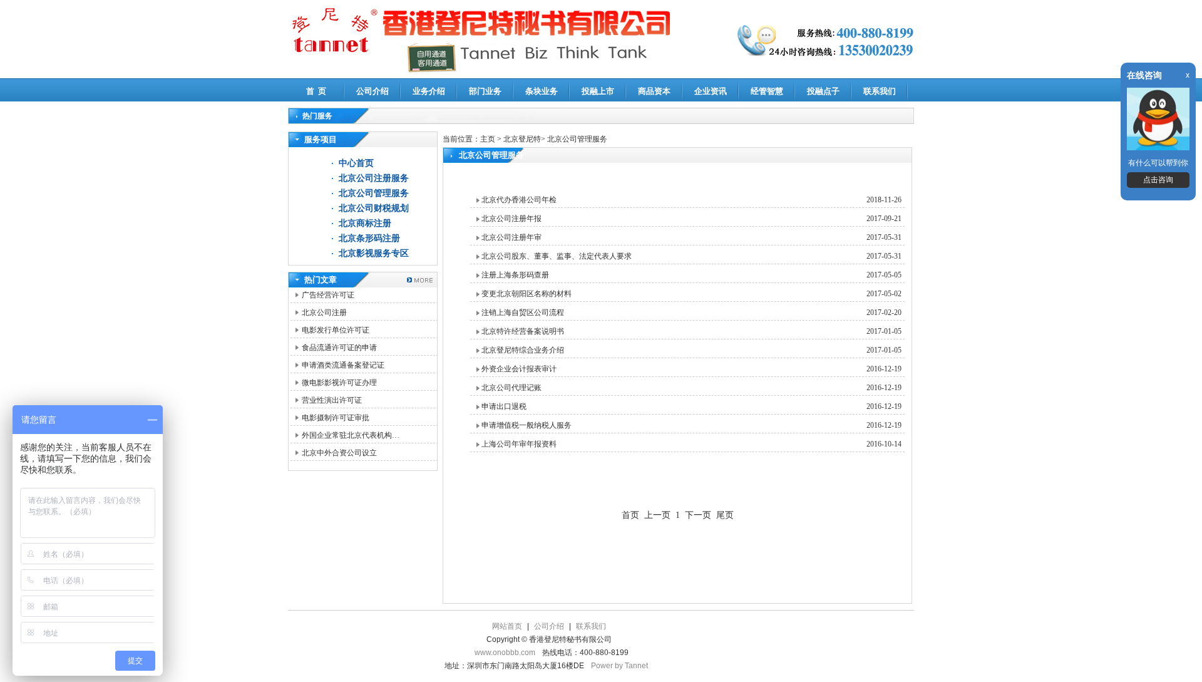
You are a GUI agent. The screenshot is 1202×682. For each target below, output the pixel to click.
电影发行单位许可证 (335, 330)
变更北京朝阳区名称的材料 (526, 293)
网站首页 (507, 626)
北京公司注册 (324, 312)
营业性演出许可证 (332, 400)
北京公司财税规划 (374, 208)
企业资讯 (710, 91)
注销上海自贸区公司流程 (522, 312)
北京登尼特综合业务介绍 (522, 350)
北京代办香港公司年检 (519, 199)
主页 (487, 139)
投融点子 (823, 91)
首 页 (316, 91)
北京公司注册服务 (374, 178)
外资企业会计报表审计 (519, 368)
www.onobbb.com (505, 652)
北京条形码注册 (369, 238)
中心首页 (356, 163)
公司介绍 (372, 91)
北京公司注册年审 (511, 237)
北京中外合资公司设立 (339, 452)
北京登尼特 (522, 139)
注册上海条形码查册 (515, 275)
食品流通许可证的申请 (339, 347)
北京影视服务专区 (374, 253)
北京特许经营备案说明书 (522, 331)
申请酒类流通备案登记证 (343, 365)
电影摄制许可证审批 (335, 417)
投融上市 (598, 91)
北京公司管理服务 (374, 193)
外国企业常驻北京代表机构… (350, 435)
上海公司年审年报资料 (519, 444)
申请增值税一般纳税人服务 (526, 425)
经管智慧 (767, 91)
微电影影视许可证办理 (339, 382)
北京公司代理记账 (511, 387)
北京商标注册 (365, 223)
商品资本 (654, 91)
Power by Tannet (619, 665)
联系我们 (879, 91)
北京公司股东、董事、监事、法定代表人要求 (556, 256)
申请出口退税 (504, 406)
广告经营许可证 (328, 295)
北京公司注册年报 (511, 218)
